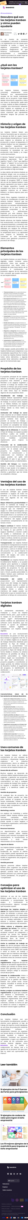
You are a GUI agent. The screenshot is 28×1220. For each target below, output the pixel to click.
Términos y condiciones (7, 1204)
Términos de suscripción (7, 1211)
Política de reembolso (15, 1208)
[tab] (13, 1181)
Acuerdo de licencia (6, 1206)
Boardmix (4, 634)
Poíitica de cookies (5, 1208)
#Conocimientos (6, 13)
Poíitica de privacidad (16, 1206)
